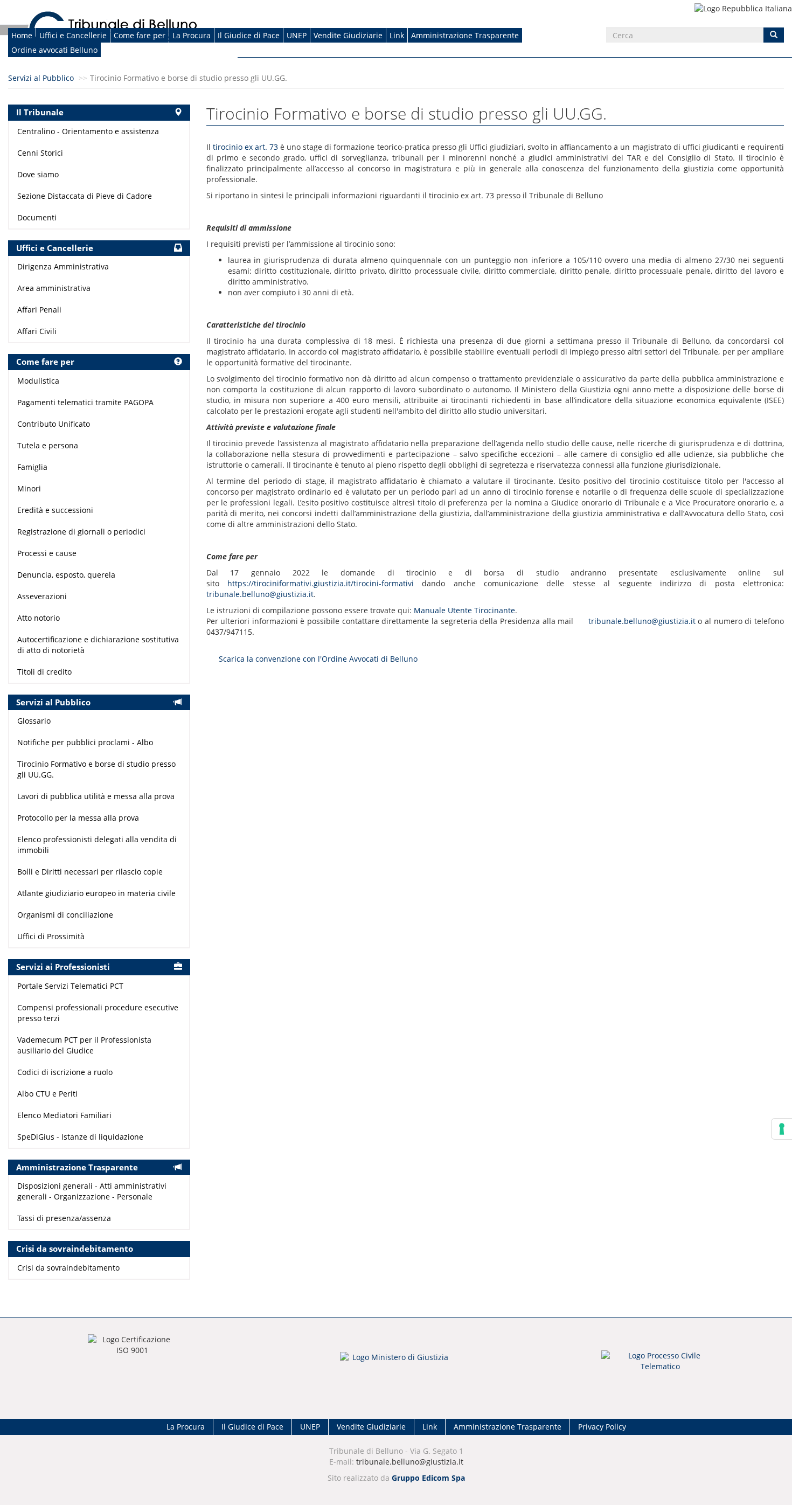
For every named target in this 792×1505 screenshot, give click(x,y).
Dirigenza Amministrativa (63, 266)
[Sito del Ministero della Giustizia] (396, 1364)
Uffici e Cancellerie (73, 35)
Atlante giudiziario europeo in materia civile (96, 893)
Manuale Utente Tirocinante (464, 610)
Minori (29, 488)
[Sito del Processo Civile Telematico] (660, 1364)
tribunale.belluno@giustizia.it (260, 594)
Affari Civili (37, 331)
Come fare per (139, 35)
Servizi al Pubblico (41, 78)
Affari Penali (39, 309)
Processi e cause (47, 553)
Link (397, 35)
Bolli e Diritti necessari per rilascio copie (90, 871)
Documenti (37, 217)
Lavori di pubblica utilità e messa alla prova (96, 796)
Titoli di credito (44, 672)
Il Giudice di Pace (249, 35)
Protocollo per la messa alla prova (78, 818)
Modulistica (38, 381)
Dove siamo (38, 174)
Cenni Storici (40, 153)
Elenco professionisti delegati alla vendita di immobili (97, 844)
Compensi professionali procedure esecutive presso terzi (97, 1012)
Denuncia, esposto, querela (66, 575)
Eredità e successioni (55, 510)
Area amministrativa (54, 288)
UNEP (297, 35)
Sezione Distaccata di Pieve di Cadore (84, 196)
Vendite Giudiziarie (348, 35)
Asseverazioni (42, 596)
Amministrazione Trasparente (465, 35)
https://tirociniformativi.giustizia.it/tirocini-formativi (320, 583)
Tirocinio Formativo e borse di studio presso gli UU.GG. (96, 769)
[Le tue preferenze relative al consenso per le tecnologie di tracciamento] (782, 1129)
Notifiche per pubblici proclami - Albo (85, 742)
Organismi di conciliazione (65, 915)
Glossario (34, 721)
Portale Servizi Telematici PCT (70, 986)
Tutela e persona (47, 445)
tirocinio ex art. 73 (245, 147)
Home (21, 35)
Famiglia (32, 467)
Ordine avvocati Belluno (54, 50)
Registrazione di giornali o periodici (81, 531)
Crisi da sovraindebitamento (68, 1268)
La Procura (191, 35)
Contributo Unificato (53, 424)
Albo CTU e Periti (47, 1093)
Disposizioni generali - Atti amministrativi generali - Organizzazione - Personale (91, 1191)
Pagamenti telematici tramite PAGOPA (85, 402)
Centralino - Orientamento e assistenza (88, 131)
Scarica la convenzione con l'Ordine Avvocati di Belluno (318, 659)
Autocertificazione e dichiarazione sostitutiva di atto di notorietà (98, 644)
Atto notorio (38, 618)
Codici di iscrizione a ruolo (65, 1072)
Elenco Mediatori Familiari (64, 1115)
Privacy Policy (602, 1426)
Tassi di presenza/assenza (64, 1218)
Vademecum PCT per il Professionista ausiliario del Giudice (84, 1045)
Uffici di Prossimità (51, 936)
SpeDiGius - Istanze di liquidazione (80, 1137)
